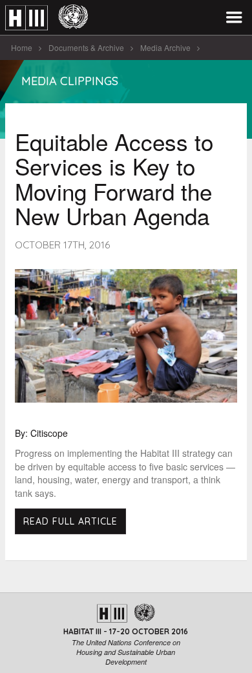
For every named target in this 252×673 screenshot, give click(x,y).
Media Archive (165, 47)
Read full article (70, 521)
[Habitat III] (46, 17)
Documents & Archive (86, 47)
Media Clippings (69, 81)
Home (21, 47)
